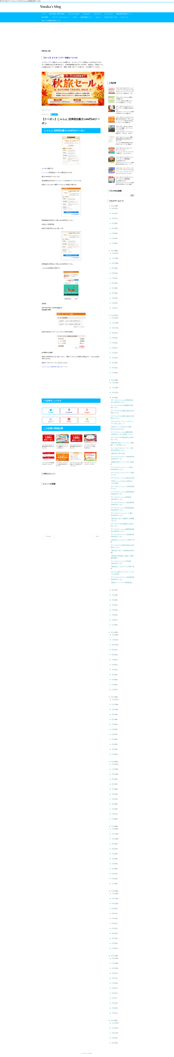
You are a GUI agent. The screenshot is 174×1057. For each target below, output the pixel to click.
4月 (113, 228)
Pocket (69, 421)
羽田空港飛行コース (86, 17)
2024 (112, 315)
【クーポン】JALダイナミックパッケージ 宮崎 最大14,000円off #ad (124, 159)
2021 (112, 697)
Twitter (50, 412)
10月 (113, 263)
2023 (112, 380)
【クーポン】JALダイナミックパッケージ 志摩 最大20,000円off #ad (124, 179)
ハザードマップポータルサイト (60, 17)
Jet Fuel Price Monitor (73, 14)
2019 (112, 826)
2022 (112, 632)
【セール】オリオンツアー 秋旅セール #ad (60, 58)
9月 (113, 268)
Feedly (87, 421)
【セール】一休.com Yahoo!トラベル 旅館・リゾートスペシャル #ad (124, 128)
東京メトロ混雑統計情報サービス (51, 20)
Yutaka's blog (50, 7)
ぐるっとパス (124, 17)
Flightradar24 (86, 14)
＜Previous (48, 536)
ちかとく (98, 17)
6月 (113, 218)
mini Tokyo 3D (108, 14)
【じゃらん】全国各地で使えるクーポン (55, 366)
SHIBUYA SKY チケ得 (110, 17)
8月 (113, 208)
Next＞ (98, 536)
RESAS (75, 17)
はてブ (50, 420)
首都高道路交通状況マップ (123, 14)
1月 (113, 243)
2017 (112, 955)
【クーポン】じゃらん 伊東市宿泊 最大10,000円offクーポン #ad (124, 139)
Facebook (69, 412)
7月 (113, 213)
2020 (112, 761)
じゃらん (44, 172)
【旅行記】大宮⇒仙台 (118, 453)
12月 (113, 253)
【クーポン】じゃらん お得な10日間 (122, 478)
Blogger (90, 1053)
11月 (113, 258)
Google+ (87, 412)
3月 (113, 233)
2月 (113, 238)
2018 (112, 891)
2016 (112, 1020)
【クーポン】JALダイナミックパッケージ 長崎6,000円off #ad (124, 108)
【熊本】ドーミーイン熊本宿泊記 (121, 582)
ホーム (43, 14)
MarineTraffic (97, 14)
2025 (112, 250)
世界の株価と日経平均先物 (56, 14)
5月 (113, 223)
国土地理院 (45, 17)
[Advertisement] (73, 36)
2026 (112, 206)
